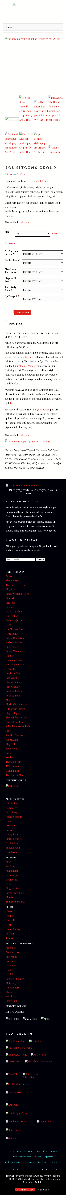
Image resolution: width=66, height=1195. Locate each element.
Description (15, 323)
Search (40, 559)
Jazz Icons (11, 825)
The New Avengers (16, 585)
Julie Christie (13, 686)
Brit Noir (10, 602)
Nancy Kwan (12, 834)
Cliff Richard (12, 615)
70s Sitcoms (42, 181)
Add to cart (23, 312)
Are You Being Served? (12, 252)
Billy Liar (10, 589)
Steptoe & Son (10, 280)
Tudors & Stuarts (15, 901)
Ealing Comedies (15, 638)
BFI (38, 1162)
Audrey (10, 576)
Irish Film (11, 668)
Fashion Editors (14, 642)
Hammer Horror (15, 660)
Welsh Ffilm (12, 770)
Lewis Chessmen (15, 892)
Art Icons (11, 866)
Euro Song (11, 812)
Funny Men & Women (24, 365)
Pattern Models (14, 838)
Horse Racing (13, 929)
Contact (53, 1151)
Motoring (11, 983)
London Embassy (15, 978)
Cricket (10, 915)
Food (8, 970)
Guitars (10, 655)
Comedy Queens (15, 620)
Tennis (9, 938)
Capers (9, 607)
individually (25, 222)
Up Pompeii (12, 296)
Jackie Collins (13, 673)
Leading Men (13, 695)
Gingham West (13, 888)
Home (11, 1151)
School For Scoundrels (18, 726)
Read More (43, 1189)
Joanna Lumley (14, 682)
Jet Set (9, 974)
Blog (45, 1151)
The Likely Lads (10, 289)
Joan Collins (12, 677)
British (9, 961)
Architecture (13, 952)
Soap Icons (11, 748)
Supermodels (13, 847)
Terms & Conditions (22, 1156)
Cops (8, 624)
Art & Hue (33, 11)
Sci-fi (8, 730)
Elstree (45, 1162)
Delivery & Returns (14, 1162)
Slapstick (11, 744)
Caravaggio (12, 875)
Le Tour (10, 933)
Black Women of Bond (17, 593)
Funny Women (13, 651)
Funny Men (12, 646)
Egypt (9, 884)
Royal (9, 996)
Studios (10, 757)
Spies (8, 752)
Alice (8, 861)
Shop (19, 1151)
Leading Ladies (14, 691)
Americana (11, 956)
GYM (8, 924)
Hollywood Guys (15, 664)
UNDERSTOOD (25, 1189)
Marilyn (10, 699)
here (12, 403)
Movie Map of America (17, 704)
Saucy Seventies (14, 722)
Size (7, 231)
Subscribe (28, 1151)
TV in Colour (12, 766)
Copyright (48, 1156)
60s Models (12, 843)
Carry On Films (14, 611)
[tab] (15, 323)
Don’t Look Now (15, 629)
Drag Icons (12, 633)
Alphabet (11, 947)
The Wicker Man (15, 775)
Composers (12, 807)
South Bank (12, 1000)
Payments (29, 1162)
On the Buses (13, 260)
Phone (9, 992)
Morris (9, 897)
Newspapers (12, 987)
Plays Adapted (13, 713)
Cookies (37, 1156)
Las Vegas (11, 830)
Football (10, 920)
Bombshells (12, 598)
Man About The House (11, 271)
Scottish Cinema (14, 735)
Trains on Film (13, 761)
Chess (9, 911)
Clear (54, 233)
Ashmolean (12, 870)
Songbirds (11, 852)
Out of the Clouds (15, 708)
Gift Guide (56, 1162)
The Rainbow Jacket (16, 717)
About (38, 1151)
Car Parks (11, 965)
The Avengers (13, 580)
